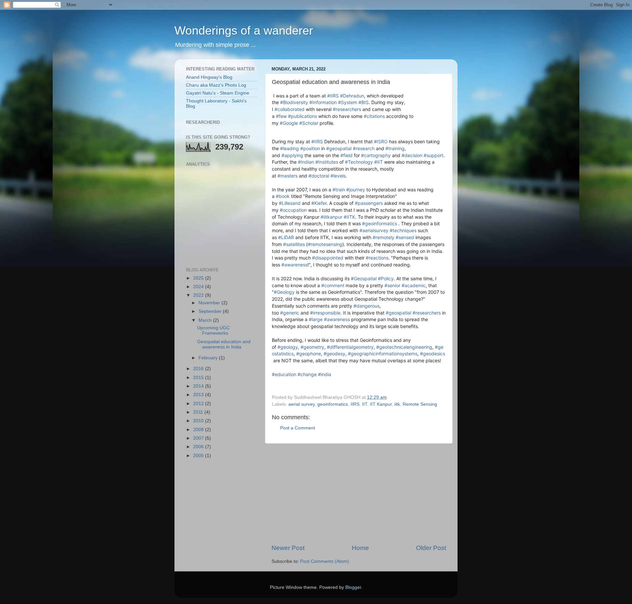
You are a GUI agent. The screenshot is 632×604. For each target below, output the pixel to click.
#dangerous (367, 306)
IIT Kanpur (381, 404)
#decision (412, 155)
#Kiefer (319, 203)
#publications (302, 116)
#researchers (347, 109)
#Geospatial (364, 278)
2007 (199, 438)
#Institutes (326, 162)
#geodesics (432, 353)
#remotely (383, 237)
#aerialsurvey (373, 230)
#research (364, 148)
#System (347, 102)
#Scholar (308, 123)
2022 (199, 295)
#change (307, 374)
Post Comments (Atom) (324, 561)
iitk (397, 404)
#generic (289, 313)
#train (338, 189)
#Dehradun (352, 95)
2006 (199, 446)
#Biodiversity (294, 102)
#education (284, 374)
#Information (323, 102)
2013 (199, 394)
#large (316, 319)
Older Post (431, 547)
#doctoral (318, 175)
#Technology (359, 162)
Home (360, 547)
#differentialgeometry (350, 347)
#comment (332, 285)
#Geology (284, 292)
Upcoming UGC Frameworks (213, 330)
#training (395, 148)
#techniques (403, 230)
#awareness (294, 264)
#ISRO (381, 141)
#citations (374, 116)
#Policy (386, 278)
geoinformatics (332, 404)
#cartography (376, 155)
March (205, 320)
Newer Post (288, 547)
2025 (199, 278)
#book (283, 196)
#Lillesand (290, 203)
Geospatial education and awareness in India (223, 344)
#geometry (312, 347)
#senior (392, 285)
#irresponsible (325, 313)
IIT (364, 404)
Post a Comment (297, 428)
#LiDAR (286, 237)
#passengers (369, 203)
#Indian (306, 162)
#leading (289, 148)
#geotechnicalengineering (404, 347)
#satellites (294, 244)
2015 (199, 377)
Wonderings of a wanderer (243, 30)
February (208, 357)
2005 (199, 455)
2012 (199, 403)
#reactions (377, 258)
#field (346, 155)
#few (281, 116)
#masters (287, 175)
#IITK (349, 217)
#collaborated (289, 109)
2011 (198, 412)
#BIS (363, 102)
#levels (338, 175)
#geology (287, 347)
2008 (199, 429)
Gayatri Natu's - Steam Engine (217, 93)
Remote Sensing (420, 404)
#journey (355, 189)
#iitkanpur (331, 217)
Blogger (353, 587)
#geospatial (339, 148)
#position (310, 148)
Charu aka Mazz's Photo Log (216, 85)
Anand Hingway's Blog (209, 77)
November (210, 302)
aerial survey (301, 404)
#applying (292, 155)
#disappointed (327, 258)
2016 (199, 368)
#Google (289, 123)
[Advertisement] (358, 494)
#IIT (378, 162)
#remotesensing (325, 244)
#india (324, 374)
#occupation (293, 210)
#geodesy (334, 353)
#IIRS (333, 95)
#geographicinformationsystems (382, 353)
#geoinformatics (379, 223)
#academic (414, 285)
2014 (199, 386)
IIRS (355, 404)
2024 (199, 286)
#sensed (405, 237)
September (210, 311)
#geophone (308, 353)
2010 (199, 420)
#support (433, 155)
